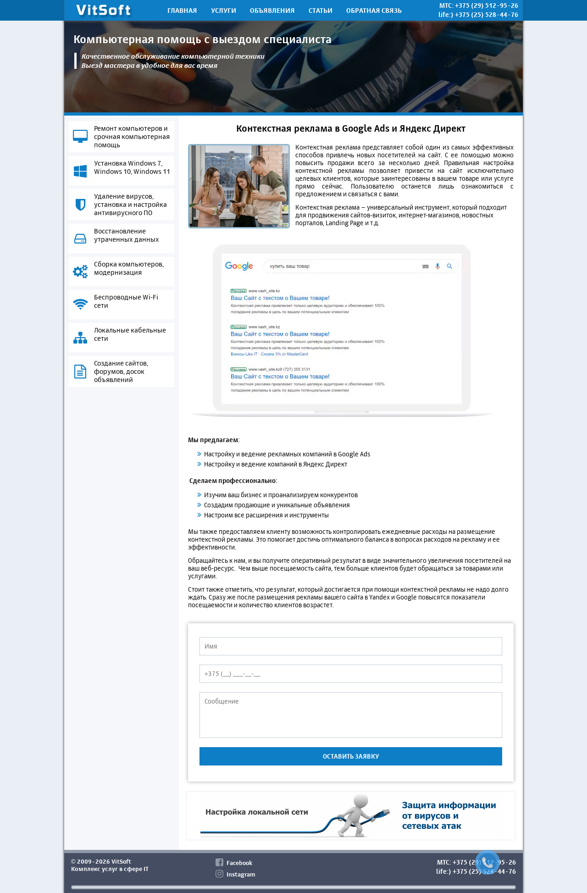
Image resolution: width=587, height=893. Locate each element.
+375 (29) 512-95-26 (486, 5)
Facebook (239, 862)
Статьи (320, 10)
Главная (182, 10)
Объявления (272, 10)
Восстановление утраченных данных (126, 235)
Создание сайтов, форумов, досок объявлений (121, 371)
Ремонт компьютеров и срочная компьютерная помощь (132, 136)
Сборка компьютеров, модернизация (129, 268)
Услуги (223, 10)
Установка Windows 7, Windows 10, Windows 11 (132, 167)
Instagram (241, 874)
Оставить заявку (351, 756)
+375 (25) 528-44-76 (486, 14)
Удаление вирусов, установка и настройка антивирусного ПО (130, 204)
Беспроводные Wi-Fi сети (126, 301)
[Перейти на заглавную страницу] (103, 11)
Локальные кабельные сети (130, 334)
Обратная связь (374, 10)
